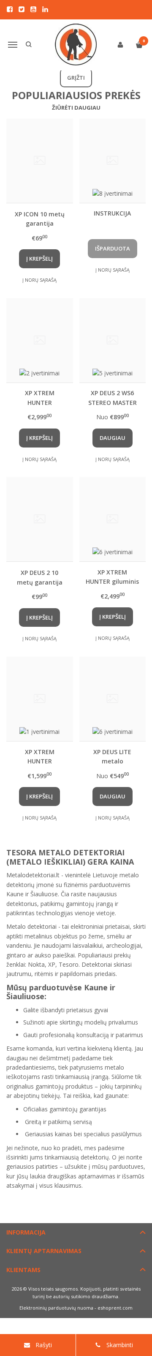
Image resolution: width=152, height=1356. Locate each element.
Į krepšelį (39, 258)
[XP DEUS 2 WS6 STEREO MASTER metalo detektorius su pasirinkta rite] (112, 340)
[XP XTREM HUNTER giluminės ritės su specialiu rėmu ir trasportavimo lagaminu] (39, 699)
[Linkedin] (45, 9)
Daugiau (112, 438)
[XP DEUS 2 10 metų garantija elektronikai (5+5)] (39, 519)
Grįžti (76, 77)
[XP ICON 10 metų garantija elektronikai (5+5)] (39, 161)
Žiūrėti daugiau (76, 107)
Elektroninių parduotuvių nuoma (56, 1308)
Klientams (23, 1270)
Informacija (26, 1232)
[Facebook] (9, 9)
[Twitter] (21, 9)
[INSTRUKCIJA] (112, 161)
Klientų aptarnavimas (43, 1251)
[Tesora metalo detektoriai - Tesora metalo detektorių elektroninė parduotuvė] (76, 45)
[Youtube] (33, 9)
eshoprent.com (115, 1308)
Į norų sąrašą (39, 280)
